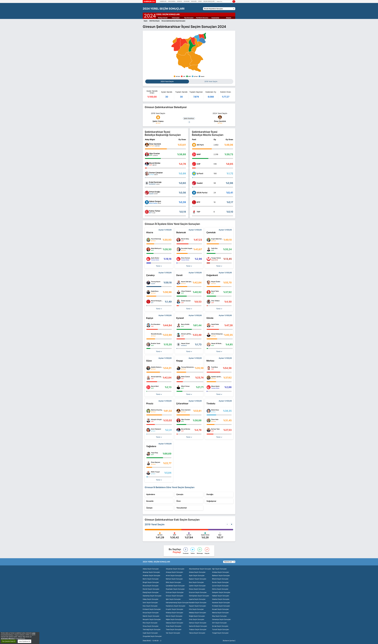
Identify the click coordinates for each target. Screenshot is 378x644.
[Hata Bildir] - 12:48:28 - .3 (152, 641)
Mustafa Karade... (157, 334)
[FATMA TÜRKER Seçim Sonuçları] (147, 212)
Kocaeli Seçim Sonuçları (220, 609)
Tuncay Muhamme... (188, 367)
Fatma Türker (154, 211)
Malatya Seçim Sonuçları (197, 613)
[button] (231, 524)
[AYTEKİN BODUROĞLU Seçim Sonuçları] (148, 368)
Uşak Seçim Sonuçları (150, 633)
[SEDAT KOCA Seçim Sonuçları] (148, 292)
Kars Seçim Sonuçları (150, 606)
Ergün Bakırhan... (217, 239)
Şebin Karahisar (189, 118)
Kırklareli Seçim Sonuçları (152, 609)
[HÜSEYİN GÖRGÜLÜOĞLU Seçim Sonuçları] (148, 420)
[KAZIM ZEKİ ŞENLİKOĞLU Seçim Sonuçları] (178, 282)
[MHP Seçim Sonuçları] (194, 154)
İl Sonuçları (176, 18)
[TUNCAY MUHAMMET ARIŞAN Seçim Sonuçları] (178, 368)
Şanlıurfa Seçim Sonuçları (198, 626)
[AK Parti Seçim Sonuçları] (194, 145)
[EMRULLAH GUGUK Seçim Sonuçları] (178, 249)
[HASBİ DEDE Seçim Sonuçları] (209, 325)
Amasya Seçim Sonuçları (174, 572)
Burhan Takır (215, 429)
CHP (198, 164)
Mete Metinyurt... (156, 248)
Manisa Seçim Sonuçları (220, 613)
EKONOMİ (186, 1)
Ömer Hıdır (215, 419)
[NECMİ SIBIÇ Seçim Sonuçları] (178, 240)
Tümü (158, 266)
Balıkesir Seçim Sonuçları (221, 575)
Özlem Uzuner (186, 301)
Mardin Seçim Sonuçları (151, 616)
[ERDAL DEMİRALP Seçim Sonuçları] (147, 183)
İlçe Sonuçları (189, 18)
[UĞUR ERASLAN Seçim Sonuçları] (147, 154)
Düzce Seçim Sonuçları (197, 589)
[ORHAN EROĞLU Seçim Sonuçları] (147, 193)
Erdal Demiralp (155, 182)
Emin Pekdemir (156, 429)
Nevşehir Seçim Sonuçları (152, 619)
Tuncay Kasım (155, 281)
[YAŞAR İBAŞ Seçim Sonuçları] (148, 454)
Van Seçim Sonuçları (173, 633)
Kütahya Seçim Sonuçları (174, 613)
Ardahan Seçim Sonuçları (151, 575)
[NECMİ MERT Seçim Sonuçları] (148, 387)
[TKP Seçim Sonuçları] (194, 212)
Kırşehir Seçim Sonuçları (174, 609)
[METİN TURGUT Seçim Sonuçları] (148, 473)
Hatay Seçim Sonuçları (150, 599)
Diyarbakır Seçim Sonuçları (175, 589)
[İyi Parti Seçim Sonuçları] (194, 174)
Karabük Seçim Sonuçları (197, 602)
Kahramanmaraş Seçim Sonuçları (177, 602)
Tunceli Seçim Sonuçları (220, 629)
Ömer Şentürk (220, 121)
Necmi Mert (155, 386)
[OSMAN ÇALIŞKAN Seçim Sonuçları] (147, 174)
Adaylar (228, 18)
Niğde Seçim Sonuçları (174, 619)
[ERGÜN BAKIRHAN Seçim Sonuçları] (209, 240)
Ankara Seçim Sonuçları (197, 572)
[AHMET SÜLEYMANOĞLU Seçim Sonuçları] (209, 335)
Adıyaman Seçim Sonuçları (175, 569)
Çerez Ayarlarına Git (24, 641)
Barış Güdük (185, 324)
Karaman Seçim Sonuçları (221, 602)
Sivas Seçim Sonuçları (173, 626)
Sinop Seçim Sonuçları (150, 626)
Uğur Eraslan (154, 153)
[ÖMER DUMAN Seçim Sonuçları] (178, 259)
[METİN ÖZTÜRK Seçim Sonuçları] (178, 378)
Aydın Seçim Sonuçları (197, 575)
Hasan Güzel (185, 343)
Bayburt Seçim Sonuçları (197, 579)
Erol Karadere (155, 324)
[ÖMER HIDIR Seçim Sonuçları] (209, 420)
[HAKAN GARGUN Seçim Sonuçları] (147, 202)
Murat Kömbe (154, 163)
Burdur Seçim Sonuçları (220, 582)
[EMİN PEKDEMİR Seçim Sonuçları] (148, 430)
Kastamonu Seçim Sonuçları (175, 606)
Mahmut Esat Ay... (157, 410)
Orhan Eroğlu (154, 192)
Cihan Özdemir (186, 291)
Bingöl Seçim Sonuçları (151, 582)
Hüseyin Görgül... (157, 419)
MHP (199, 154)
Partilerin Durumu (202, 18)
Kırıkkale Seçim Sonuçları (221, 606)
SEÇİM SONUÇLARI (208, 1)
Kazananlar (215, 18)
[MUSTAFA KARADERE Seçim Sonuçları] (148, 335)
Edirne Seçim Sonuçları (220, 589)
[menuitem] (184, 60)
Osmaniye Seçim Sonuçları (221, 619)
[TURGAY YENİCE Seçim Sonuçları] (209, 259)
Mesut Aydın (215, 386)
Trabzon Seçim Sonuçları (197, 629)
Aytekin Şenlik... (216, 376)
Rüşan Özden (215, 281)
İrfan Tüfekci (215, 301)
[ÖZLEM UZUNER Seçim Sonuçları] (178, 302)
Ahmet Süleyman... (217, 334)
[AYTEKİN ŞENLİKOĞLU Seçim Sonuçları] (209, 378)
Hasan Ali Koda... (216, 343)
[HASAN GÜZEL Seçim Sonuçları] (178, 344)
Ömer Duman (185, 258)
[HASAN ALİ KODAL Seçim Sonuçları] (209, 344)
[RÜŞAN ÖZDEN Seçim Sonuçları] (209, 282)
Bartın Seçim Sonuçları (151, 579)
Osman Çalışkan (156, 173)
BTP (198, 202)
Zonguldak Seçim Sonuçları (152, 636)
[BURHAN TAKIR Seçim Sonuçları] (209, 430)
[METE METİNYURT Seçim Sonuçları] (148, 249)
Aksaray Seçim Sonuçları (151, 572)
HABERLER (163, 1)
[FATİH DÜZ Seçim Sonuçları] (209, 249)
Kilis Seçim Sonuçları (196, 609)
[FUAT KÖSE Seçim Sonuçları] (209, 368)
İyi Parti (200, 173)
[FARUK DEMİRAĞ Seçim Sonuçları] (148, 240)
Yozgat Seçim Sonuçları (220, 633)
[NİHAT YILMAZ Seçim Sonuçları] (178, 387)
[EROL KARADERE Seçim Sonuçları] (148, 325)
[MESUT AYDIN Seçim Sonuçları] (209, 387)
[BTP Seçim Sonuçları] (194, 202)
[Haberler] (149, 2)
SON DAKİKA (171, 1)
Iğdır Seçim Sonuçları (173, 599)
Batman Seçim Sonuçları (174, 579)
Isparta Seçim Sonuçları (197, 599)
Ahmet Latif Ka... (186, 334)
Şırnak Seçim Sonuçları (220, 626)
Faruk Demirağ (156, 239)
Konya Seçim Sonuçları (151, 613)
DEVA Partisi (202, 193)
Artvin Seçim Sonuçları (174, 575)
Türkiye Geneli (162, 18)
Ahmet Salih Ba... (156, 376)
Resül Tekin (215, 291)
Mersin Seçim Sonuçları (174, 616)
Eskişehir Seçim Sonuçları (221, 592)
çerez (33, 633)
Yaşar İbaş (154, 452)
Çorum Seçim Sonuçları (220, 586)
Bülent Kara (215, 410)
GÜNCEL (179, 1)
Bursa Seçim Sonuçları (150, 586)
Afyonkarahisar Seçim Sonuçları (200, 569)
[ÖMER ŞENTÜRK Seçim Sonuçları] (147, 145)
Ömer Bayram (155, 462)
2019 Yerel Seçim (154, 524)
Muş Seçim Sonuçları (219, 616)
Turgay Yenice (216, 258)
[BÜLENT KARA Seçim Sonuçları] (209, 411)
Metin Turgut (155, 472)
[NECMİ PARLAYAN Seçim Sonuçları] (148, 302)
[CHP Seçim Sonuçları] (194, 164)
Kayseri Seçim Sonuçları (197, 606)
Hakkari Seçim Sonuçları (220, 596)
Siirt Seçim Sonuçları (219, 623)
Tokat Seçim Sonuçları (173, 629)
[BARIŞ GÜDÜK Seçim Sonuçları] (178, 325)
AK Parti (200, 145)
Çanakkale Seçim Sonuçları (175, 586)
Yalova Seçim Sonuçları (197, 633)
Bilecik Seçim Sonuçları (220, 579)
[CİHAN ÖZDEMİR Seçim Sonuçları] (178, 292)
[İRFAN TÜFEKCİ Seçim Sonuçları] (209, 302)
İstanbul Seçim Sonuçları (220, 599)
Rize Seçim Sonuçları (150, 623)
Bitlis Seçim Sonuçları (173, 582)
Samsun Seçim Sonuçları (197, 623)
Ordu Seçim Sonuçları (196, 619)
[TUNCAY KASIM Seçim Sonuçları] (148, 282)
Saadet (200, 183)
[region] (19, 638)
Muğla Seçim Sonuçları (197, 616)
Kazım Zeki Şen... (186, 281)
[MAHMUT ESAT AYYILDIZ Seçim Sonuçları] (148, 411)
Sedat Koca (154, 291)
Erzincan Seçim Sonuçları (175, 592)
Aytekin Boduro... (157, 367)
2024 (150, 15)
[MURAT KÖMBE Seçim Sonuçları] (147, 164)
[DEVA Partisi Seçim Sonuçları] (194, 193)
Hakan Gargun (155, 201)
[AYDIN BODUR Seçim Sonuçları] (148, 259)
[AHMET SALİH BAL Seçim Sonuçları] (148, 378)
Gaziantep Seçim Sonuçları (152, 596)
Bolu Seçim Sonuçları (196, 582)
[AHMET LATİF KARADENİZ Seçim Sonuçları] (178, 335)
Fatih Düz (214, 248)
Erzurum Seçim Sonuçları (198, 592)
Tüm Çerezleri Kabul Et (8, 641)
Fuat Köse (214, 367)
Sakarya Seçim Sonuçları (174, 623)
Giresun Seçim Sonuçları (174, 596)
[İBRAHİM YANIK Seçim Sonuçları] (148, 344)
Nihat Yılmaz (185, 386)
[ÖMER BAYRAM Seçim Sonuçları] (148, 463)
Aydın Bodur (155, 258)
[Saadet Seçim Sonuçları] (194, 183)
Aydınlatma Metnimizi (8, 638)
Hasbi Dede (215, 324)
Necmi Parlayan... (157, 301)
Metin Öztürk (185, 376)
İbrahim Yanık (155, 343)
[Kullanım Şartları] (229, 641)
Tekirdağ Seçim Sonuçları (152, 629)
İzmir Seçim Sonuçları (150, 602)
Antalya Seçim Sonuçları (220, 572)
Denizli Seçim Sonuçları (151, 589)
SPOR (200, 1)
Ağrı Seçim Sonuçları (219, 569)
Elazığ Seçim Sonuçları (151, 592)
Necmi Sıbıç (185, 239)
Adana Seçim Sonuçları (151, 569)
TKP (198, 212)
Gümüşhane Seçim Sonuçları (199, 596)
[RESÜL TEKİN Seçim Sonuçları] (209, 292)
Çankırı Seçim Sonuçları (197, 586)
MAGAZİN (193, 1)
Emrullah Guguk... (187, 248)
